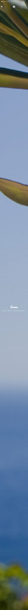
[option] (14, 305)
